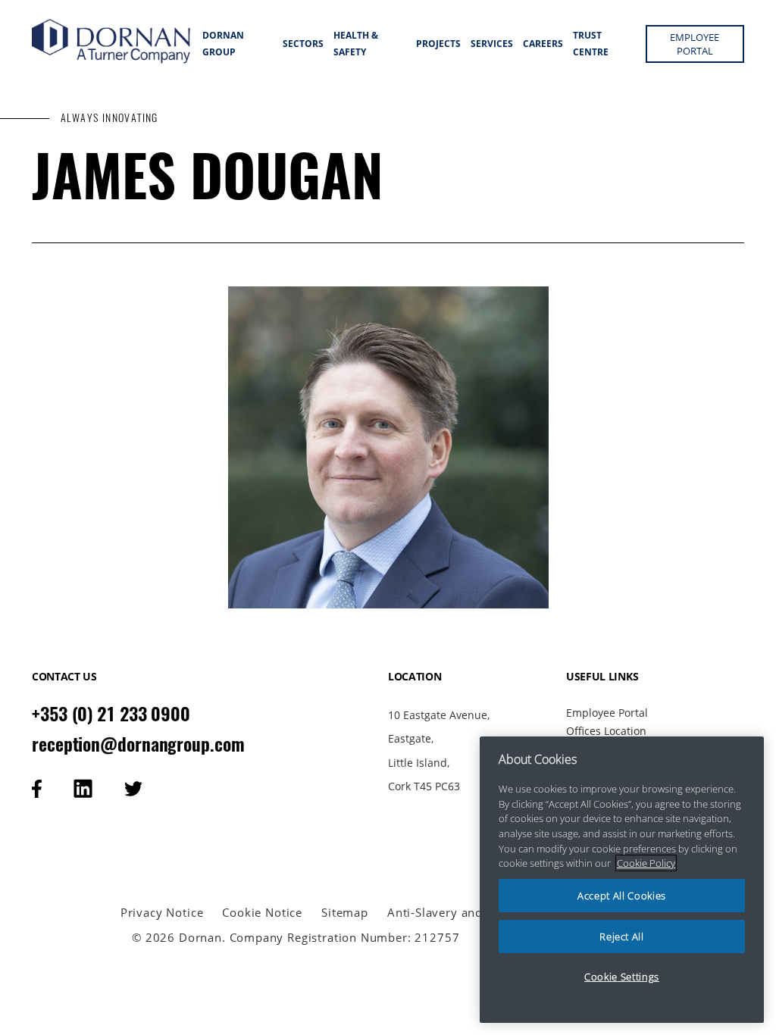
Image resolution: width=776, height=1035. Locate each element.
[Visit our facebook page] (37, 789)
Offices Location (606, 731)
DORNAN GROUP (223, 43)
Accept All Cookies (621, 895)
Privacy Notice (162, 913)
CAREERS (543, 43)
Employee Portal (607, 712)
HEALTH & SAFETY (355, 43)
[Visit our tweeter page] (133, 788)
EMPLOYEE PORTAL (694, 44)
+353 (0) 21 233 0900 (111, 714)
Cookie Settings (621, 976)
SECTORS (303, 43)
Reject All (621, 936)
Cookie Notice (262, 913)
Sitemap (344, 913)
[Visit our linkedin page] (83, 788)
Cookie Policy (646, 863)
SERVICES (492, 43)
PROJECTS (438, 43)
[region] (622, 879)
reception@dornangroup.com (138, 744)
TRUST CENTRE (591, 43)
